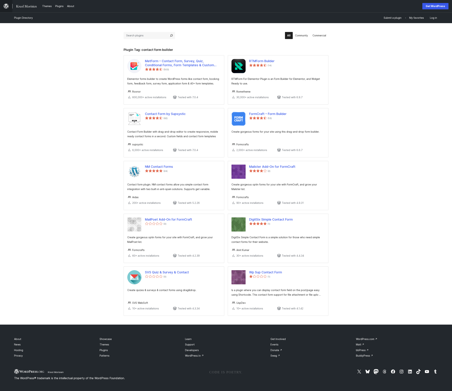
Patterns (104, 355)
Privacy (18, 355)
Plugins (104, 350)
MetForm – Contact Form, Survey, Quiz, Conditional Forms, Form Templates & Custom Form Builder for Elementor (179, 63)
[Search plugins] (171, 35)
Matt (360, 344)
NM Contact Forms (159, 166)
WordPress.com (366, 338)
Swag (275, 355)
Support (190, 344)
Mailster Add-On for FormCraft (272, 166)
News (17, 344)
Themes (104, 344)
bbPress (362, 350)
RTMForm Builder (262, 61)
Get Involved (278, 338)
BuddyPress (364, 355)
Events (274, 344)
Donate (276, 350)
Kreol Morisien (56, 372)
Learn (188, 338)
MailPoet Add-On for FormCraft (168, 219)
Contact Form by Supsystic (165, 114)
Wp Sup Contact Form (265, 272)
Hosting (18, 350)
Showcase (106, 338)
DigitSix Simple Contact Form (271, 219)
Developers (192, 350)
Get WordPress (435, 6)
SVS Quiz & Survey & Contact (167, 272)
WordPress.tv (194, 355)
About (17, 338)
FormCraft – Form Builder (268, 114)
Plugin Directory (23, 17)
